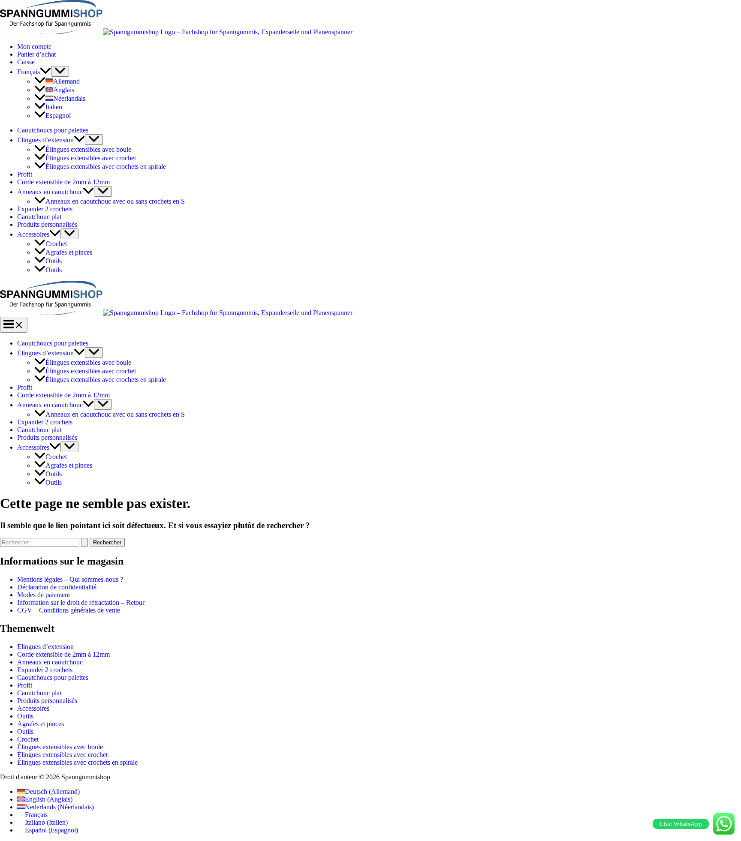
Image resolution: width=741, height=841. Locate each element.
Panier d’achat (36, 54)
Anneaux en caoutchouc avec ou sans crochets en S (115, 201)
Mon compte (34, 46)
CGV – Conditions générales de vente (68, 610)
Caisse (26, 62)
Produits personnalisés (47, 224)
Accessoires (33, 234)
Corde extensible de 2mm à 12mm (63, 182)
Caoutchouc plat (39, 216)
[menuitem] (34, 71)
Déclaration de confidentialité (56, 587)
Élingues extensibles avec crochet (90, 158)
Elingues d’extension (45, 140)
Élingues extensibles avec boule (88, 149)
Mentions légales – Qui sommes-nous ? (70, 579)
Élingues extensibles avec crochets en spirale (105, 166)
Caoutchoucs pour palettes (52, 130)
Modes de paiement (43, 594)
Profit (24, 174)
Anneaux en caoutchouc (50, 191)
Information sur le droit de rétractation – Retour (81, 602)
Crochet (56, 243)
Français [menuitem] (36, 814)
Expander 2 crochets (44, 209)
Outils (53, 261)
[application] (45, 71)
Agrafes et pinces (68, 252)
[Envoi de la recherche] (84, 542)
